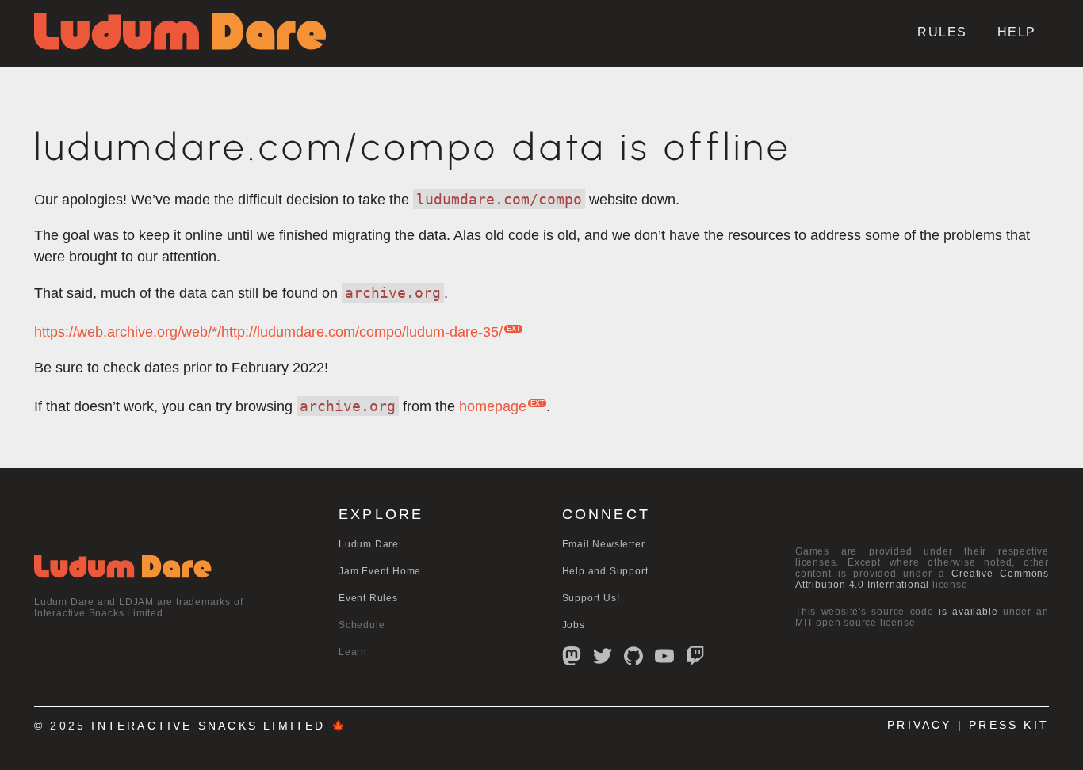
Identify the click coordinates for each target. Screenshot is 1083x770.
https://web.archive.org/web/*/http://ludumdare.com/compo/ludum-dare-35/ (268, 332)
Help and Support (605, 571)
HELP (1016, 32)
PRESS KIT (1009, 725)
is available (968, 611)
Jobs (573, 625)
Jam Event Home (380, 571)
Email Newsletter (603, 544)
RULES (942, 32)
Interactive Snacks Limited (208, 726)
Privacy (919, 725)
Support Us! (591, 598)
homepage (492, 406)
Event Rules (368, 598)
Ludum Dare (369, 544)
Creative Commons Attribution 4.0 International (922, 579)
